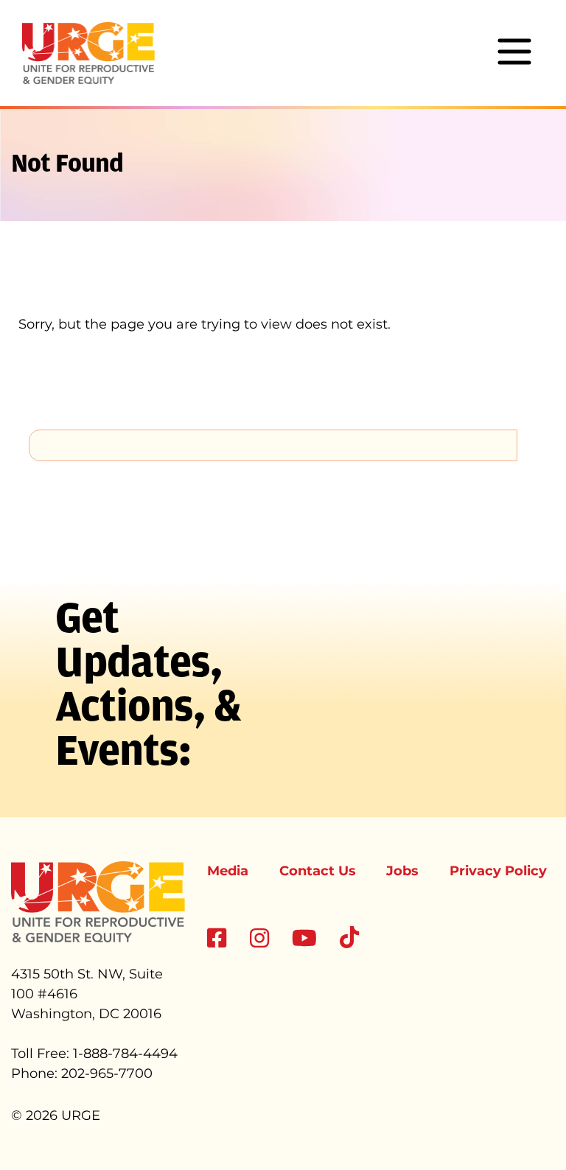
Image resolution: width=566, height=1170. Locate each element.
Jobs (402, 871)
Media (227, 871)
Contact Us (317, 871)
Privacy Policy (498, 871)
